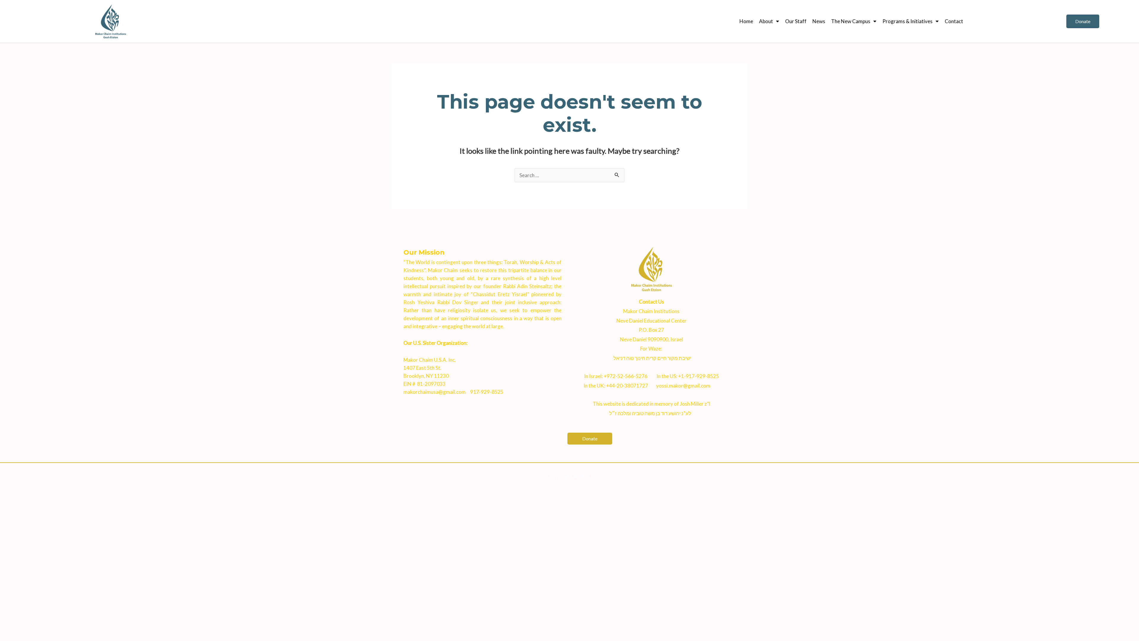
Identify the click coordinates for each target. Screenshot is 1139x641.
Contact (954, 21)
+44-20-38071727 (627, 386)
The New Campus (850, 21)
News (818, 21)
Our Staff (795, 21)
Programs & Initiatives (907, 21)
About (766, 21)
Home (746, 21)
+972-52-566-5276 (626, 376)
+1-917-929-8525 (698, 376)
